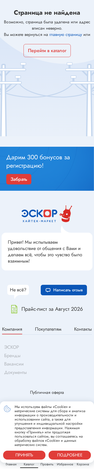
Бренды (12, 355)
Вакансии (14, 364)
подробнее (70, 455)
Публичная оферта (47, 392)
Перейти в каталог (47, 50)
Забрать (18, 179)
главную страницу (65, 34)
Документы (15, 372)
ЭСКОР (11, 347)
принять (24, 455)
